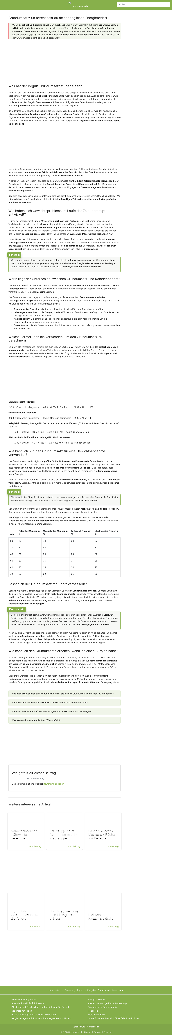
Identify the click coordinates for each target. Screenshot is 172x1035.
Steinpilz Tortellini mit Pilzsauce (27, 1003)
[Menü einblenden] (5, 4)
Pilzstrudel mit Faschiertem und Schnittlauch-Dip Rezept (40, 1007)
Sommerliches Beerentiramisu (103, 1007)
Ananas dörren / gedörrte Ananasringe (107, 1003)
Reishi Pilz (93, 1010)
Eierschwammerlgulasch (23, 999)
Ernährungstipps (73, 990)
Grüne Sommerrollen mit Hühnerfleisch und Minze (113, 1018)
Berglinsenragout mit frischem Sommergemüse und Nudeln (41, 1018)
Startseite (54, 990)
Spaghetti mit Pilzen (21, 1010)
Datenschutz (78, 1026)
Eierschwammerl (96, 1014)
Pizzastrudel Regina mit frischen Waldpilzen (33, 1014)
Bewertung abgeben (53, 783)
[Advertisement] (64, 60)
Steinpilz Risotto (96, 999)
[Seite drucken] (12, 4)
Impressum (94, 1026)
